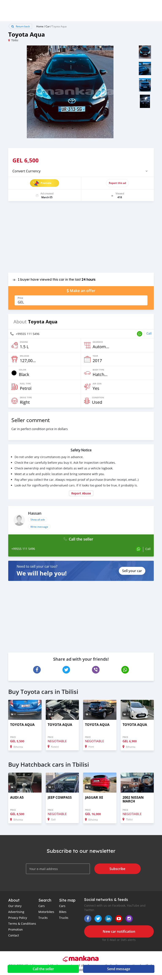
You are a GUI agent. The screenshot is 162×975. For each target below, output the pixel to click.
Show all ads (37, 519)
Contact (13, 935)
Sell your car (132, 571)
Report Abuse (81, 493)
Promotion (15, 929)
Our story (15, 906)
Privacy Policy (17, 918)
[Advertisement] (81, 239)
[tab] (81, 171)
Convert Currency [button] (26, 171)
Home (39, 26)
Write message (39, 526)
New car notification (119, 931)
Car (48, 26)
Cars (41, 906)
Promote (45, 183)
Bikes (62, 912)
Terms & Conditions (22, 924)
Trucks (43, 918)
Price (20, 297)
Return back (22, 26)
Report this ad (117, 183)
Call (149, 333)
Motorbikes (46, 912)
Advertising (16, 912)
